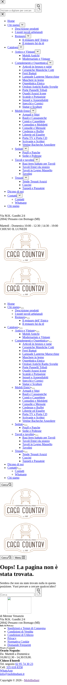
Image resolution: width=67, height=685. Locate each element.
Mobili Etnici (22, 387)
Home (11, 303)
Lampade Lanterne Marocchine (40, 354)
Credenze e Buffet (33, 407)
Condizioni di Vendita (20, 631)
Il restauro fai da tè (33, 323)
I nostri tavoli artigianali (29, 313)
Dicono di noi (15, 464)
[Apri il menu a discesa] (22, 308)
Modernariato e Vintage (36, 337)
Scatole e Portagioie (34, 374)
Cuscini (26, 457)
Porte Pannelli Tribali (34, 367)
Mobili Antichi (30, 333)
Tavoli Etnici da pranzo (36, 440)
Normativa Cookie (18, 641)
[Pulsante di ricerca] (38, 592)
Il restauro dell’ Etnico (35, 320)
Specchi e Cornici (32, 380)
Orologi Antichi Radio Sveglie (40, 364)
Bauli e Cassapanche (34, 394)
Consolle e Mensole (34, 404)
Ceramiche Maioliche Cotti (38, 347)
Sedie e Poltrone (32, 430)
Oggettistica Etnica (33, 360)
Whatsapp (21, 474)
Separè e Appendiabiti (35, 377)
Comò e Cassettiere (33, 397)
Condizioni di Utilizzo (20, 634)
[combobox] (17, 595)
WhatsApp (6, 670)
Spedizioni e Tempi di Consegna (26, 628)
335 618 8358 (14, 667)
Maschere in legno (33, 357)
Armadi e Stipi (30, 390)
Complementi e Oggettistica (31, 340)
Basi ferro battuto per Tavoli (38, 437)
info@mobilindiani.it (12, 674)
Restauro (20, 317)
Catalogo (12, 327)
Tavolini (27, 447)
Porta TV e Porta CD (34, 414)
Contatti (12, 467)
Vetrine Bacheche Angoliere (38, 420)
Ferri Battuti (29, 350)
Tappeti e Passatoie (33, 461)
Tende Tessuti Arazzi (34, 454)
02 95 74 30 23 (24, 663)
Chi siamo (13, 307)
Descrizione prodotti (27, 310)
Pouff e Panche (31, 427)
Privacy (11, 638)
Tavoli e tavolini (24, 434)
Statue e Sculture (32, 384)
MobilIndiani (31, 680)
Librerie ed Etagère (33, 410)
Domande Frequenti (19, 645)
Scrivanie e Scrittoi (33, 417)
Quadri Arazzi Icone (34, 370)
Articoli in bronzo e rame (37, 343)
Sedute (19, 424)
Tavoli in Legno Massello (37, 444)
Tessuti (19, 451)
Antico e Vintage (25, 330)
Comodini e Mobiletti (34, 400)
